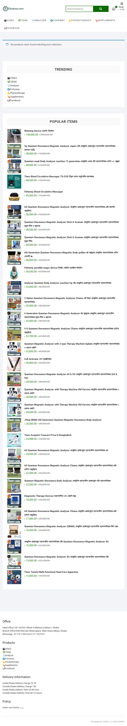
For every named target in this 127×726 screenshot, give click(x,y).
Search (101, 9)
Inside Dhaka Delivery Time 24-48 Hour (20, 689)
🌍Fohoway (57, 20)
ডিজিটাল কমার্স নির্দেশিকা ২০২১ (13, 707)
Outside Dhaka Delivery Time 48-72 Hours (22, 693)
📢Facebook (12, 28)
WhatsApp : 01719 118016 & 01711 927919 (23, 634)
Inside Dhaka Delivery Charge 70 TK (19, 683)
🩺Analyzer (38, 20)
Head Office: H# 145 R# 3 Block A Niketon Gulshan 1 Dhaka (30, 627)
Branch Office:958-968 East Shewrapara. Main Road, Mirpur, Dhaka (34, 631)
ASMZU (106, 721)
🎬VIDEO (9, 20)
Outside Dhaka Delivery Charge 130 (19, 686)
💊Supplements (105, 20)
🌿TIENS (23, 20)
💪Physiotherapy (79, 20)
